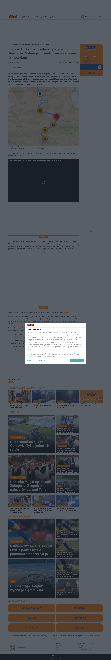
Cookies (37, 356)
